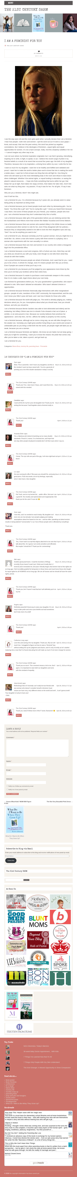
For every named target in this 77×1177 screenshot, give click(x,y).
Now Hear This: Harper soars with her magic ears (23, 1112)
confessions (10, 1084)
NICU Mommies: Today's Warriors (36, 1046)
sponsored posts (12, 1100)
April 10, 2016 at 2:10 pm (64, 643)
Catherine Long (19, 640)
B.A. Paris (8, 1155)
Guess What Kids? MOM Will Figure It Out (17, 802)
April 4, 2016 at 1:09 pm (64, 541)
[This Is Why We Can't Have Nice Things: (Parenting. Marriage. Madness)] (70, 1146)
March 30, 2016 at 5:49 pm (63, 607)
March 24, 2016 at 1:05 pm (63, 474)
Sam (15, 362)
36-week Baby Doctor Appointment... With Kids (41, 1051)
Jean (15, 512)
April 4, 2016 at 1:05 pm (64, 627)
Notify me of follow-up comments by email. (21, 786)
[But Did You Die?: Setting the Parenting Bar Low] (70, 1137)
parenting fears (34, 346)
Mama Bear (16, 346)
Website (9, 779)
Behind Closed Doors (13, 1153)
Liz (15, 472)
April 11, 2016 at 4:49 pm (64, 665)
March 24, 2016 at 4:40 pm (63, 514)
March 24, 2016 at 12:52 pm (63, 436)
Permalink (43, 346)
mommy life (24, 346)
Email (9, 770)
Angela (16, 604)
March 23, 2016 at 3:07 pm (63, 403)
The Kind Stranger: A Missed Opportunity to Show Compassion (47, 1068)
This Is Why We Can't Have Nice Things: (20, 1143)
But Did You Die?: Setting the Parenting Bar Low (23, 1133)
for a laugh (10, 1086)
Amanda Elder (19, 433)
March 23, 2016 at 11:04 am (63, 385)
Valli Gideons (9, 1114)
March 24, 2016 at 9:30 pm (63, 562)
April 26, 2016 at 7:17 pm (64, 685)
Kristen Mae (8, 1124)
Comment (10, 737)
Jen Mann (8, 1134)
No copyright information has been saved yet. (25, 1173)
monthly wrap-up (12, 1092)
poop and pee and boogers (16, 1096)
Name (9, 761)
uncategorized (11, 1101)
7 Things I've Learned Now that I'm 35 (38, 1057)
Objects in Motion (11, 1123)
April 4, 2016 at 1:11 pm (64, 420)
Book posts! (10, 1080)
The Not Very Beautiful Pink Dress (60, 801)
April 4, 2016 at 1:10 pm (64, 494)
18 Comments (38, 53)
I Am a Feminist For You (23, 41)
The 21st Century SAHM (26, 10)
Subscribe (11, 860)
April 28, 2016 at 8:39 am (64, 711)
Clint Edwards (9, 1144)
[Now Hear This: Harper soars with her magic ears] (70, 1115)
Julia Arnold (18, 683)
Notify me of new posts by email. (18, 789)
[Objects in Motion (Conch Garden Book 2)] (70, 1127)
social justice (10, 1098)
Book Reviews (11, 1082)
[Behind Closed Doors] (70, 1158)
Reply (8, 374)
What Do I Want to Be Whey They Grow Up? (22, 1103)
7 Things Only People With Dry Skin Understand (42, 1062)
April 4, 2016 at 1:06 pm (64, 589)
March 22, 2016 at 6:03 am (63, 365)
